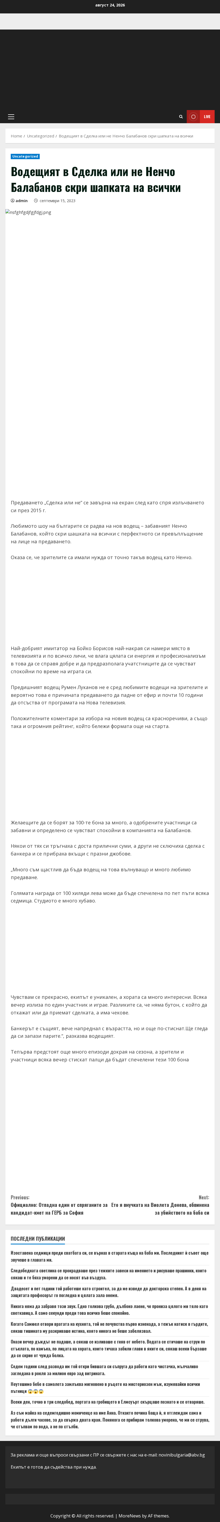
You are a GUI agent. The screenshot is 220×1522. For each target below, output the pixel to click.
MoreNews (130, 1516)
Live (207, 116)
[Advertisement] (110, 69)
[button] (11, 116)
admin (22, 200)
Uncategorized (25, 156)
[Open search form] (181, 116)
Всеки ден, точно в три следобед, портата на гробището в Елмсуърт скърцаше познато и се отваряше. (107, 1402)
